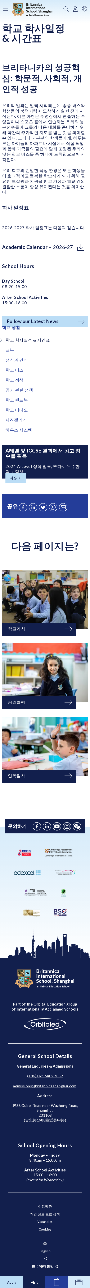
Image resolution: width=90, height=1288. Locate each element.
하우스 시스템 (18, 429)
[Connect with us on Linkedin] (47, 826)
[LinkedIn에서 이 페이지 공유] (33, 507)
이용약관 (45, 1206)
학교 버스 (14, 369)
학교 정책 (14, 379)
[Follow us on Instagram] (67, 826)
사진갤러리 (16, 419)
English (45, 1251)
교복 (9, 349)
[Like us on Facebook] (37, 826)
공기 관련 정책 (19, 389)
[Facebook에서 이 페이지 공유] (23, 507)
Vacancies (45, 1221)
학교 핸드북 (16, 399)
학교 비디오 (16, 409)
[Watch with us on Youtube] (57, 826)
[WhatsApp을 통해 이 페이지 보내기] (53, 507)
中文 (45, 1259)
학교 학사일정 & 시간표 (27, 339)
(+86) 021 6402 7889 (45, 1076)
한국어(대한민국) (45, 1266)
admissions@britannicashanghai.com (44, 1086)
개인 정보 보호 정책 (45, 1214)
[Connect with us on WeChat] (77, 826)
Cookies (45, 1229)
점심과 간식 (16, 359)
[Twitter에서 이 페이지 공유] (43, 507)
